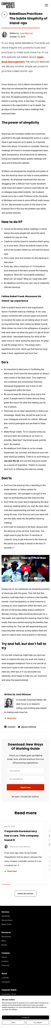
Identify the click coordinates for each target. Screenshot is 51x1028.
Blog (3, 940)
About (4, 957)
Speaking (6, 916)
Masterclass (7, 920)
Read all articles (25, 894)
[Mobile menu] (46, 5)
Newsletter (6, 936)
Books (4, 945)
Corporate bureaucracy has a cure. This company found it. (21, 836)
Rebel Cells (6, 924)
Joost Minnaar (26, 33)
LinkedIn (5, 977)
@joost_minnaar (28, 726)
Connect (11, 726)
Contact (5, 961)
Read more (11, 718)
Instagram (6, 981)
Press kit (5, 965)
